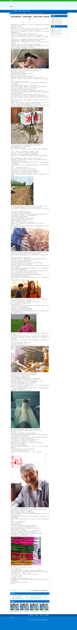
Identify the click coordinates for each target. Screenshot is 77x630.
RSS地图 (41, 619)
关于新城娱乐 (15, 11)
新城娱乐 (15, 13)
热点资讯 (53, 26)
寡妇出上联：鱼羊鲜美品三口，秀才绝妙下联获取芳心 (39, 598)
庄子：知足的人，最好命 (57, 18)
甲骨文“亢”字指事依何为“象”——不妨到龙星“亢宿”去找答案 (21, 597)
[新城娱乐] (11, 7)
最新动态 (24, 11)
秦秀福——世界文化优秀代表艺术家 (59, 28)
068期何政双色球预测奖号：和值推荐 (18, 598)
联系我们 (28, 11)
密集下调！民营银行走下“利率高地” (59, 31)
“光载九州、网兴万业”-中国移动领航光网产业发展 (39, 595)
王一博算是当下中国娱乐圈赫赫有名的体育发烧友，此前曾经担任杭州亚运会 (24, 595)
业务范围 (20, 11)
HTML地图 (45, 619)
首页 (11, 11)
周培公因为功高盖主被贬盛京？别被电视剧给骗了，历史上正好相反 (41, 597)
